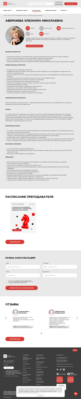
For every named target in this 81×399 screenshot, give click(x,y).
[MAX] (64, 370)
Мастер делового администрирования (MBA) (40, 358)
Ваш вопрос (45, 271)
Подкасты (38, 384)
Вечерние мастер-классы (42, 367)
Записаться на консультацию (21, 288)
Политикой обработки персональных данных (29, 390)
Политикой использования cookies (48, 390)
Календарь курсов (71, 3)
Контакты (25, 361)
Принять (40, 395)
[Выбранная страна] (45, 266)
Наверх (75, 350)
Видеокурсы (39, 369)
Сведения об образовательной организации (27, 358)
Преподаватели (26, 363)
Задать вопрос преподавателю (34, 46)
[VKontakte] (58, 369)
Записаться (16, 230)
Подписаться (9, 367)
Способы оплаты (27, 368)
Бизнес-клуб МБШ (27, 379)
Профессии (38, 364)
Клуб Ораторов (36, 10)
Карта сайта (25, 382)
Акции (24, 365)
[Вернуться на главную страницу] (9, 4)
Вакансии (25, 372)
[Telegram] (61, 370)
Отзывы (24, 370)
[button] (41, 333)
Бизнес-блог (25, 377)
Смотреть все (15, 242)
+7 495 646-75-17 (59, 2)
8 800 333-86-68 (58, 4)
